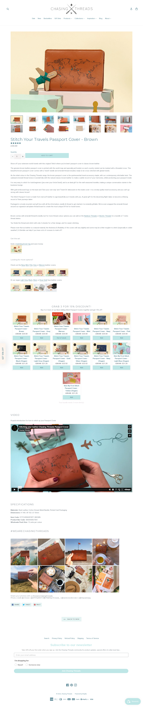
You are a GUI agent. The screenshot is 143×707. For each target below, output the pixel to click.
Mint (27, 265)
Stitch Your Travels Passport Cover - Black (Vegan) (21, 358)
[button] (16, 143)
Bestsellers (48, 18)
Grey (35, 265)
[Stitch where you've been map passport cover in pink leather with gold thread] (39, 275)
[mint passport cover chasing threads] (27, 275)
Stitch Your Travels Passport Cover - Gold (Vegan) (61, 358)
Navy (23, 265)
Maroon (42, 265)
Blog (100, 18)
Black (30, 280)
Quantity (14, 152)
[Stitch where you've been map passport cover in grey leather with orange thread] (51, 275)
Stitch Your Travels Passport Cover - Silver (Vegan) (81, 358)
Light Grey (24, 280)
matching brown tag (23, 244)
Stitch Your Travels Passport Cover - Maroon (61, 328)
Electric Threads (105, 216)
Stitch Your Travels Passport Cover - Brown (21, 328)
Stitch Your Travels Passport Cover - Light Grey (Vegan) (41, 358)
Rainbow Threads (90, 216)
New (39, 18)
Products (67, 18)
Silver (35, 280)
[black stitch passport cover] (27, 290)
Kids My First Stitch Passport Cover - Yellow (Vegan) (71, 388)
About (107, 18)
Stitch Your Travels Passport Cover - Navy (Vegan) (101, 358)
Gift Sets (58, 18)
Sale (33, 18)
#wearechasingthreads (43, 596)
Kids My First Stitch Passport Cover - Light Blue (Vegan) (121, 358)
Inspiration (91, 18)
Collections (79, 18)
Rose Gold (43, 280)
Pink (31, 265)
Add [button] (21, 338)
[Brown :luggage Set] (16, 252)
